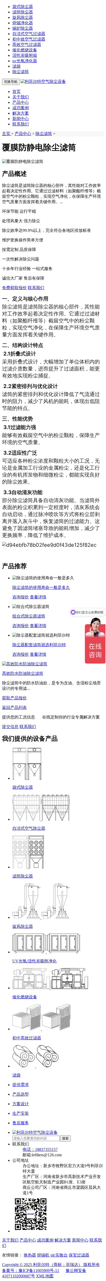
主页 (6, 133)
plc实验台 (59, 1255)
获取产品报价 (14, 698)
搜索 (65, 1138)
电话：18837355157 (40, 1149)
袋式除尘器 (22, 6)
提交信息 (10, 726)
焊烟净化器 (22, 23)
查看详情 (38, 597)
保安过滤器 (79, 1255)
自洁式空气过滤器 (28, 33)
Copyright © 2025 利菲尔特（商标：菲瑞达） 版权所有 (51, 1264)
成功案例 (20, 108)
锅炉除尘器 (22, 28)
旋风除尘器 (22, 17)
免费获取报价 (14, 288)
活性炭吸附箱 (24, 55)
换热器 (30, 1255)
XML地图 (45, 1276)
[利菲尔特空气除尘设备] (43, 81)
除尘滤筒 (20, 71)
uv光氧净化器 (24, 61)
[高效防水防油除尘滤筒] (24, 664)
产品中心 (20, 102)
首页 (16, 91)
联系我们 (20, 124)
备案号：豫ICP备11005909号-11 (30, 1270)
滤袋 (16, 66)
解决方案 (20, 113)
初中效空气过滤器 (28, 39)
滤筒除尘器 (22, 12)
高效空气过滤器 (26, 44)
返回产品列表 (14, 707)
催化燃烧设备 (24, 50)
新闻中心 (20, 118)
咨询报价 (20, 597)
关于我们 (20, 97)
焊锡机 (43, 1255)
